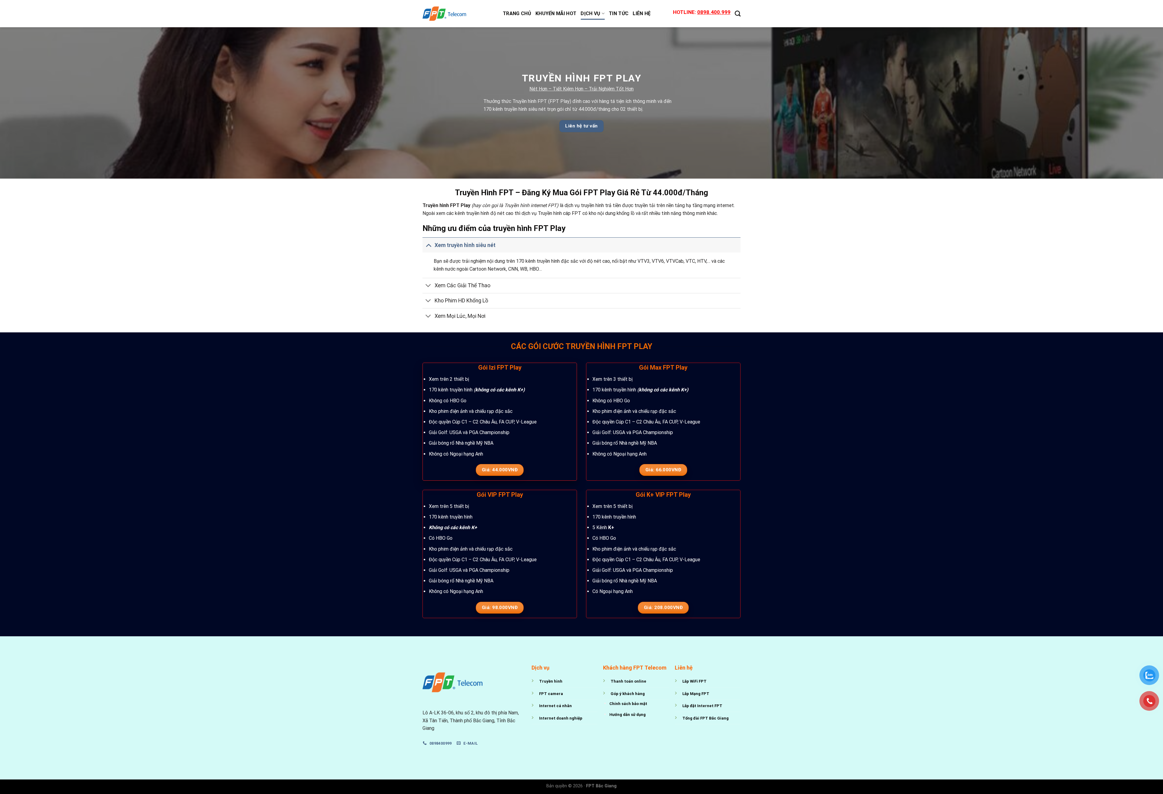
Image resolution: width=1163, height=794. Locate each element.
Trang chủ (517, 13)
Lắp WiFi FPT (694, 681)
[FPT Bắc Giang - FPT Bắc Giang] (458, 13)
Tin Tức (618, 13)
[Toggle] (428, 245)
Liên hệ (642, 13)
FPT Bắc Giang (601, 786)
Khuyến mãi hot (555, 13)
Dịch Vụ (590, 13)
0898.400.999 (714, 12)
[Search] (738, 13)
